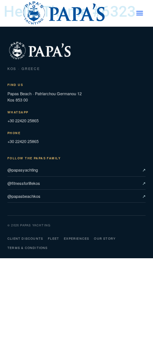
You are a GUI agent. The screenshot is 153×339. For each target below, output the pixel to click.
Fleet (53, 238)
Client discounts (25, 238)
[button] (139, 13)
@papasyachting (22, 170)
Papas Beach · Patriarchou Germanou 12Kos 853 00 (44, 92)
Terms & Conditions (27, 248)
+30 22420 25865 (23, 116)
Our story (104, 238)
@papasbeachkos (23, 196)
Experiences (76, 238)
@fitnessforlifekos (23, 183)
